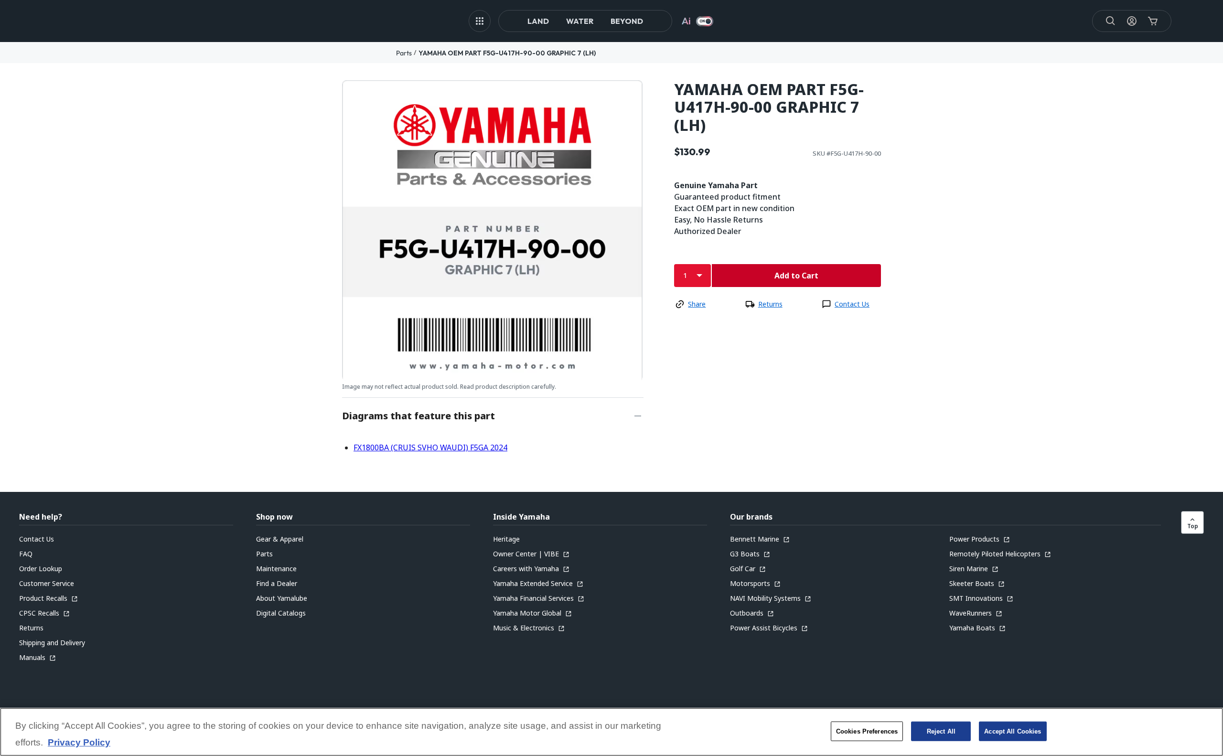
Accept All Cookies (1012, 731)
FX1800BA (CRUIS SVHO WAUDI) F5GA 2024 (430, 447)
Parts (404, 53)
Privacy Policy (79, 743)
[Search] (1110, 21)
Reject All (941, 731)
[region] (611, 732)
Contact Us (852, 304)
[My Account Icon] (1131, 21)
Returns (770, 304)
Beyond (627, 21)
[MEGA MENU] (480, 21)
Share (697, 304)
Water (579, 21)
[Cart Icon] (1152, 21)
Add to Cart (796, 275)
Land (538, 21)
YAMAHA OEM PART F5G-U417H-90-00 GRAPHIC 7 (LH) (507, 53)
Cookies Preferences (867, 731)
